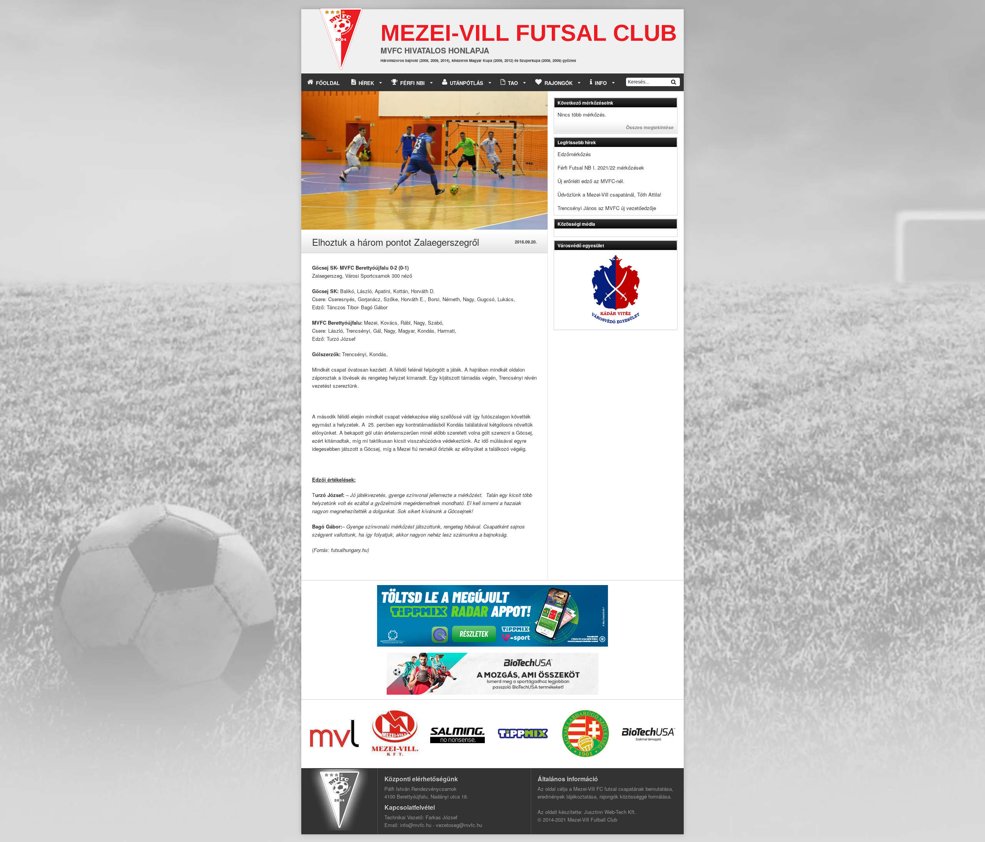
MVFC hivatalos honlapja (435, 50)
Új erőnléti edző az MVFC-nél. (591, 181)
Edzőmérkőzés (574, 154)
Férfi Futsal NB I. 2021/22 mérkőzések (601, 167)
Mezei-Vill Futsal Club (529, 33)
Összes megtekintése (650, 127)
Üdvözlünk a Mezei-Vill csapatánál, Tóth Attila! (609, 194)
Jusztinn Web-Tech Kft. (610, 811)
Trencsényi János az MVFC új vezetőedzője (607, 208)
